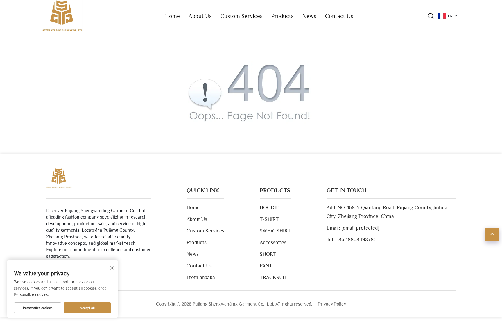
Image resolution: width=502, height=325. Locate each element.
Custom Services (241, 16)
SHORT (268, 254)
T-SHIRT (269, 219)
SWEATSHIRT (275, 231)
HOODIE (269, 207)
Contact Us (339, 16)
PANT (266, 266)
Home (172, 16)
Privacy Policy (332, 304)
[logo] (62, 15)
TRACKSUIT (273, 277)
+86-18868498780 (356, 239)
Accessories (273, 242)
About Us (200, 16)
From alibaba (201, 277)
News (309, 16)
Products (282, 16)
